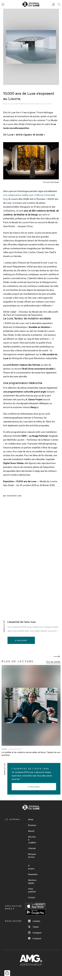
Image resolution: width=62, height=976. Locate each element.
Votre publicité (32, 890)
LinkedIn (36, 921)
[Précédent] (49, 657)
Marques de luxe (32, 855)
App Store (35, 906)
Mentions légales (32, 881)
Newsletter (33, 874)
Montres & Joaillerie (32, 839)
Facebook (37, 938)
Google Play (35, 912)
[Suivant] (57, 657)
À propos (31, 867)
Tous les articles (53, 661)
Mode (30, 819)
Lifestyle (32, 848)
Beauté (31, 830)
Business (32, 825)
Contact (31, 897)
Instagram (37, 932)
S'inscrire (21, 640)
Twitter (36, 926)
